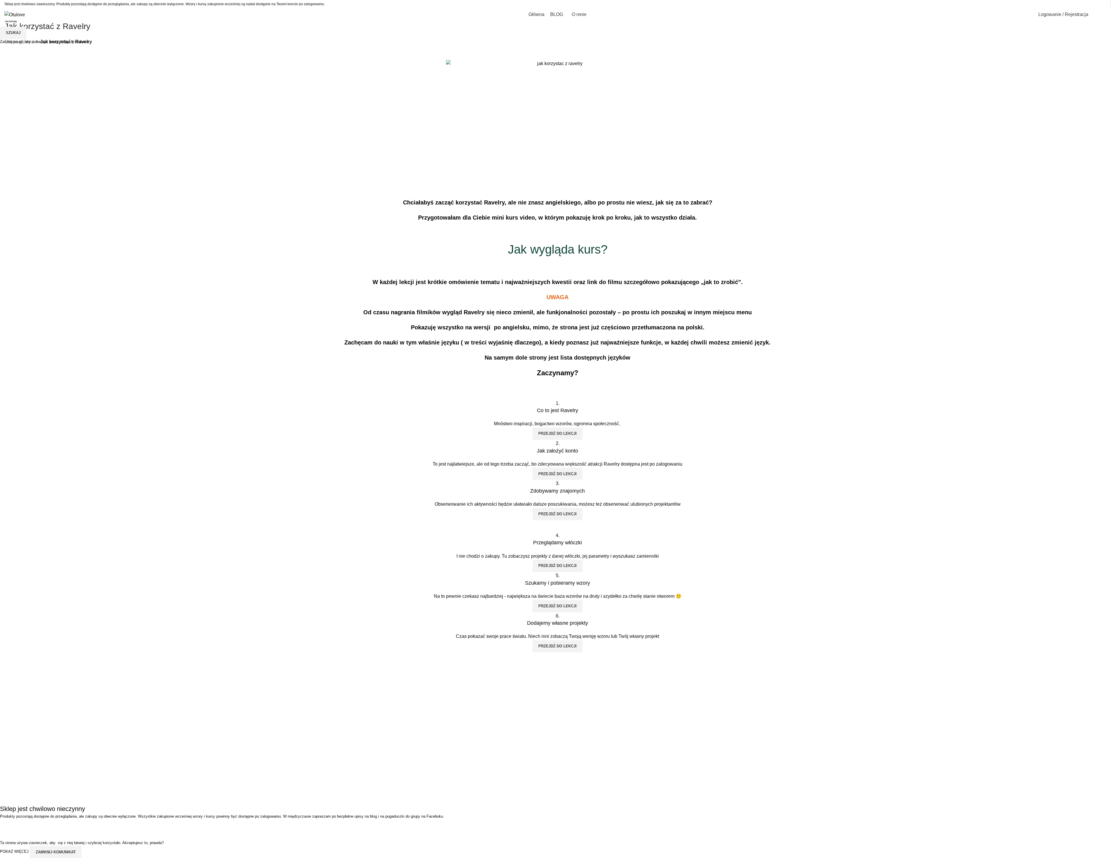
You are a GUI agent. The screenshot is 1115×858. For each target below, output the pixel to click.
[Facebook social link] (1081, 4)
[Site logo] (14, 14)
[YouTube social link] (1096, 4)
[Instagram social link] (1089, 4)
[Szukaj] (1096, 14)
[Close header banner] (7, 826)
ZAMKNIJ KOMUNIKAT (56, 852)
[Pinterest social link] (1103, 4)
